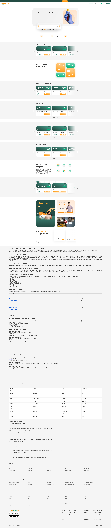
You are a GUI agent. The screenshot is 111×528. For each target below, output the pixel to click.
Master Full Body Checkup (68, 480)
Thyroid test (10, 503)
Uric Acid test (29, 503)
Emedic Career (64, 517)
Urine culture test (49, 503)
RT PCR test (66, 501)
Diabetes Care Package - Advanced (13, 484)
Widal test (29, 505)
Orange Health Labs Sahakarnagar (15, 356)
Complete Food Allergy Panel (50, 484)
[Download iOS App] (11, 516)
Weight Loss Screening (87, 484)
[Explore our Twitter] (18, 513)
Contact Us (63, 521)
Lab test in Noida (86, 517)
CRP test (29, 496)
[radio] (37, 182)
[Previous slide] (37, 213)
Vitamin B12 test (86, 503)
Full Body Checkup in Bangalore (97, 512)
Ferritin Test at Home (68, 470)
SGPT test (85, 501)
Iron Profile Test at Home (12, 472)
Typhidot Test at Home (87, 470)
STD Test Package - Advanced (88, 480)
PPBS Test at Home (30, 472)
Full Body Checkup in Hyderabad (97, 519)
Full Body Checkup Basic (12, 480)
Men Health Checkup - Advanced (51, 486)
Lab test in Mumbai (86, 521)
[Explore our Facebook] (12, 513)
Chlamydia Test (67, 494)
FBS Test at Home (30, 470)
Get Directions (11, 334)
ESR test (10, 498)
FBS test (29, 498)
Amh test (29, 494)
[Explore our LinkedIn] (15, 513)
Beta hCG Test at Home (12, 470)
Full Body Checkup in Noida (96, 517)
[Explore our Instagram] (10, 513)
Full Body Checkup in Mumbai (96, 521)
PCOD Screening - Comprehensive (69, 484)
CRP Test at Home (11, 468)
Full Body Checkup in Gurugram (97, 514)
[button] (65, 1)
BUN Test (10, 494)
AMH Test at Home (49, 470)
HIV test (66, 498)
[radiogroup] (55, 181)
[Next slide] (53, 213)
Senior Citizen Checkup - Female (32, 486)
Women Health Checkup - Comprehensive (14, 482)
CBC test (48, 494)
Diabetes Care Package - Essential (13, 486)
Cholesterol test (86, 494)
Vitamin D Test (11, 505)
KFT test (85, 498)
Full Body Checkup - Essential (31, 480)
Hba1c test (48, 498)
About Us (63, 512)
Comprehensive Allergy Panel (69, 482)
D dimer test (66, 496)
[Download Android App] (16, 516)
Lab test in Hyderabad (86, 519)
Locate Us (63, 514)
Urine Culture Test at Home (31, 468)
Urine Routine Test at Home (68, 468)
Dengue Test (86, 496)
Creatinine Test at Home (87, 472)
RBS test (48, 501)
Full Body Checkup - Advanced (50, 480)
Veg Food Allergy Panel (68, 486)
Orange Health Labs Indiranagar (14, 343)
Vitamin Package (49, 482)
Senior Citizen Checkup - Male (88, 486)
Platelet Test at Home (87, 468)
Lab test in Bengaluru (86, 512)
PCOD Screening (30, 484)
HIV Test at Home (49, 472)
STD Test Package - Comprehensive (88, 482)
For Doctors (69, 512)
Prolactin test (10, 501)
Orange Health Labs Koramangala (15, 337)
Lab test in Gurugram (86, 514)
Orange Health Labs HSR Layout (14, 331)
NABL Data (75, 512)
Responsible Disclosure (77, 514)
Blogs (63, 519)
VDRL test (66, 503)
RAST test (29, 501)
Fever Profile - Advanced (31, 482)
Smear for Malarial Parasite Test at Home (70, 472)
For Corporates (69, 514)
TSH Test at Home (49, 468)
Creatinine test (11, 496)
